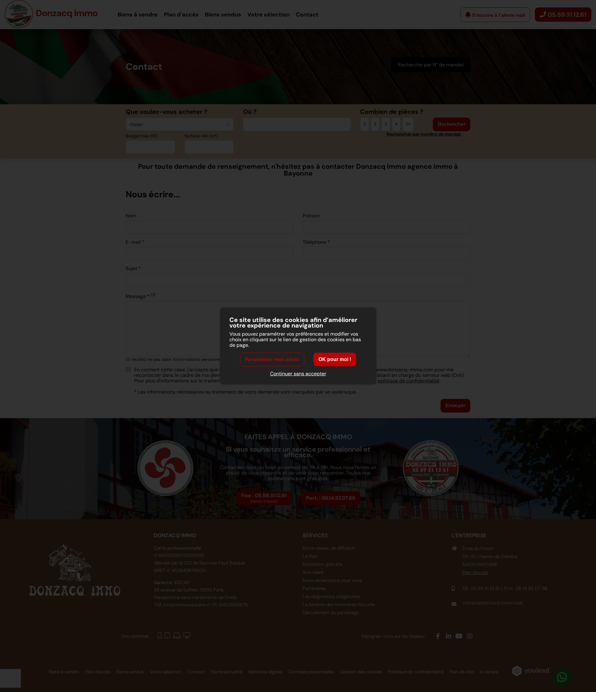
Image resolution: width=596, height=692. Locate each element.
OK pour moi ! (334, 359)
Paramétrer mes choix (272, 359)
